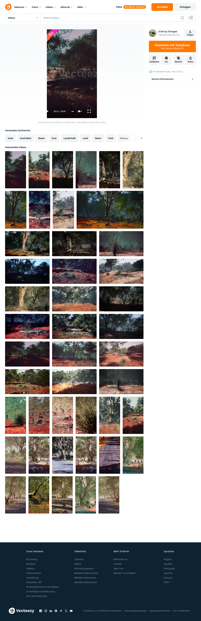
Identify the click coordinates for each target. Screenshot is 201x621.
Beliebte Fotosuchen (85, 577)
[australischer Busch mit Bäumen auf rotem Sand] (15, 415)
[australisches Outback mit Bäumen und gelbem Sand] (15, 169)
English (168, 559)
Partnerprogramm (84, 568)
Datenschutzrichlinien (160, 610)
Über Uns (118, 568)
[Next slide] (139, 138)
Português (169, 568)
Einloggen (185, 6)
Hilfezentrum (120, 559)
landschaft (70, 138)
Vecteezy (30, 563)
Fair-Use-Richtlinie (181, 610)
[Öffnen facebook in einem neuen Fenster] (40, 610)
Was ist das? (177, 71)
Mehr (80, 7)
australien (25, 138)
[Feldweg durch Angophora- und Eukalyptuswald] (109, 415)
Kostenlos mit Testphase (172, 46)
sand (10, 138)
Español (168, 563)
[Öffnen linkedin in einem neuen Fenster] (51, 610)
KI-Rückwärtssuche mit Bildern (42, 586)
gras (54, 138)
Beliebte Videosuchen (85, 582)
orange (124, 138)
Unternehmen (33, 573)
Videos (49, 7)
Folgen (190, 34)
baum (41, 138)
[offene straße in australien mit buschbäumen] (15, 455)
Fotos (35, 7)
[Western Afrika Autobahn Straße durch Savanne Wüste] (62, 455)
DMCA (77, 563)
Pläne (119, 6)
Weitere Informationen (163, 79)
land (85, 138)
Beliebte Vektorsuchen (86, 573)
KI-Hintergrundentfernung (40, 591)
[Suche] (182, 18)
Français (168, 577)
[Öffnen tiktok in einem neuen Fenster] (61, 610)
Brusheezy (31, 559)
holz (110, 138)
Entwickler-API (33, 582)
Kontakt (117, 563)
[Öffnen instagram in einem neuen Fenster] (45, 610)
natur (98, 138)
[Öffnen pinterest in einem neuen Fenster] (56, 610)
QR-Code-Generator (36, 596)
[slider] (73, 111)
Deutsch (168, 573)
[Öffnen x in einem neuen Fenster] (66, 610)
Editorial (65, 7)
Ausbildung (32, 577)
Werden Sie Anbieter (124, 573)
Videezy (30, 568)
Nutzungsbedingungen (136, 610)
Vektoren (19, 7)
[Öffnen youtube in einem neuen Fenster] (71, 610)
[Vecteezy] (8, 7)
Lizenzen (79, 559)
